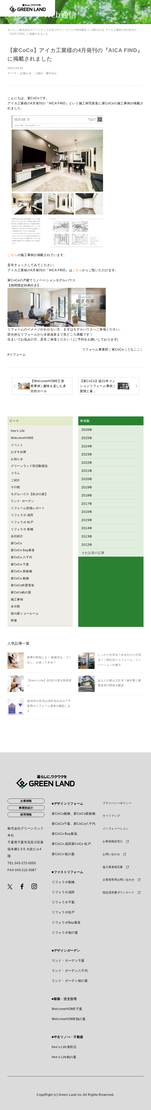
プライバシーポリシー (117, 803)
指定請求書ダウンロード (118, 892)
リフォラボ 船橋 (22, 529)
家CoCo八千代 (85, 823)
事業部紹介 (26, 807)
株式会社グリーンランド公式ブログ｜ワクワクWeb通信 (53, 29)
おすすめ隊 (18, 452)
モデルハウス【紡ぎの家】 (29, 494)
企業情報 (26, 800)
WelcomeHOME (22, 438)
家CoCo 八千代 (21, 557)
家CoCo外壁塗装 (22, 585)
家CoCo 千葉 (20, 564)
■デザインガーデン (66, 950)
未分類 (15, 606)
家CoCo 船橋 (20, 578)
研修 (14, 620)
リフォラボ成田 (63, 892)
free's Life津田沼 (64, 1047)
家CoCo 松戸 (81, 843)
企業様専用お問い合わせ (118, 879)
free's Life (18, 430)
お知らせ (26, 73)
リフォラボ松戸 (63, 912)
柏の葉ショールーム (25, 613)
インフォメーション (116, 828)
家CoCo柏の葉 (21, 592)
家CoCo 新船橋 (21, 571)
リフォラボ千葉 (63, 902)
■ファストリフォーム (67, 872)
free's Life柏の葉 (64, 1057)
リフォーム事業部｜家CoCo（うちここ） (113, 349)
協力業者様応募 (113, 867)
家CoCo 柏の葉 (63, 854)
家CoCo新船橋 (85, 813)
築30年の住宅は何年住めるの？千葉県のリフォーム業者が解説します (49, 706)
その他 (15, 487)
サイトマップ (111, 815)
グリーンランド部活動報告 (29, 466)
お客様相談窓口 (113, 841)
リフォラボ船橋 (63, 882)
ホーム (11, 29)
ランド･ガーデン (22, 501)
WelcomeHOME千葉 (67, 1009)
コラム (15, 473)
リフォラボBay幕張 (66, 922)
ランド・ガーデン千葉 (68, 960)
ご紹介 (38, 73)
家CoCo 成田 (61, 843)
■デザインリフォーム (67, 803)
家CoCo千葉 (61, 823)
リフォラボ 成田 (22, 515)
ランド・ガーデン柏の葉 (70, 980)
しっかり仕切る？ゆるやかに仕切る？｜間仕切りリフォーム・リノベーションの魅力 (119, 659)
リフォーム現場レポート (28, 508)
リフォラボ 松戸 (22, 522)
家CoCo (51, 73)
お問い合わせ (111, 854)
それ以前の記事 (92, 553)
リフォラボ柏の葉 (65, 932)
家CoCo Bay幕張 (23, 550)
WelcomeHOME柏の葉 (69, 1019)
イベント (17, 445)
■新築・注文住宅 (64, 999)
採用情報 (26, 814)
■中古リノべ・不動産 (67, 1037)
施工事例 (17, 599)
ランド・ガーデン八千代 (70, 970)
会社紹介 (17, 536)
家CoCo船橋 (61, 813)
